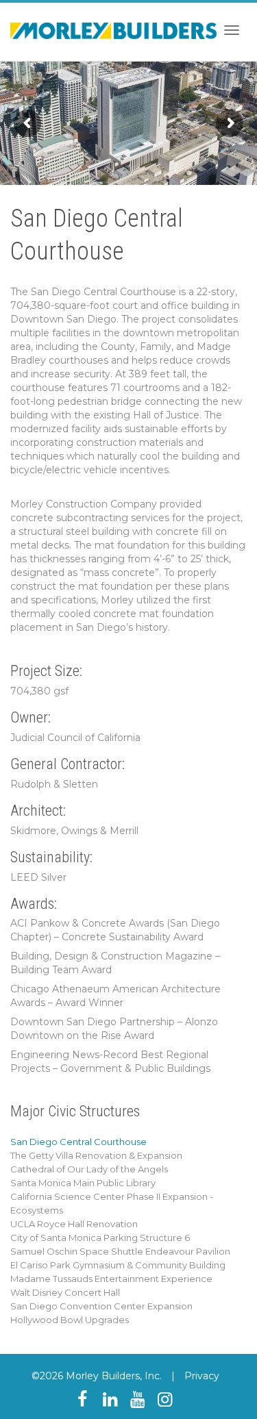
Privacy (201, 1376)
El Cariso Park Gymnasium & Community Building (117, 1264)
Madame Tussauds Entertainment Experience (111, 1278)
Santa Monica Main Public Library (83, 1182)
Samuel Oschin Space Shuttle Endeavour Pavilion (120, 1251)
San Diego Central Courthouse (78, 1141)
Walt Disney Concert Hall (65, 1292)
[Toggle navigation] (232, 30)
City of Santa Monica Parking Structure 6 (100, 1237)
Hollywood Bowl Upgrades (69, 1319)
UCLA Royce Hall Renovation (74, 1223)
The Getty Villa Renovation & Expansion (96, 1155)
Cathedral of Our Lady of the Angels (89, 1169)
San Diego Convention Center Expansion (101, 1306)
